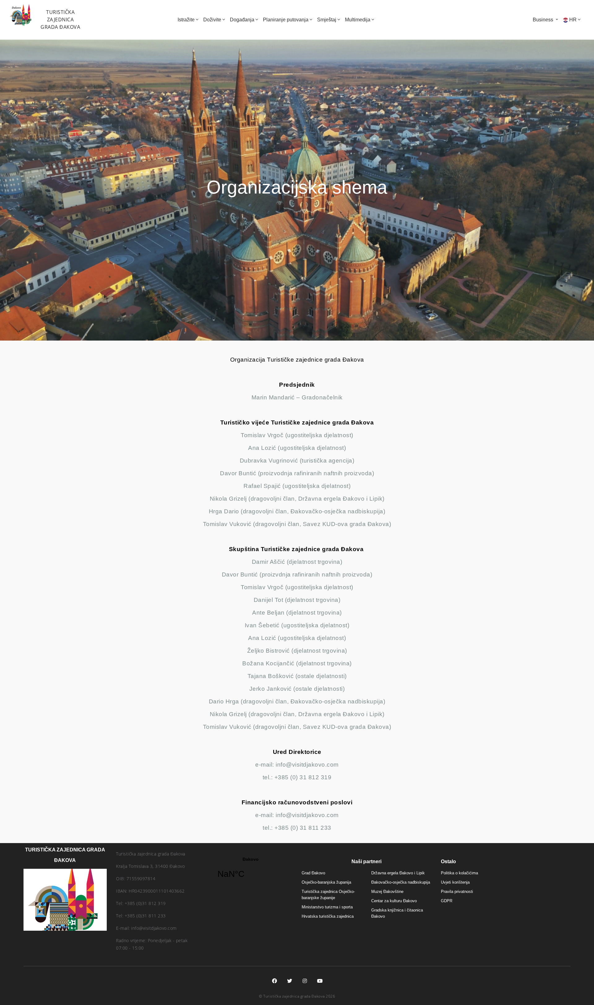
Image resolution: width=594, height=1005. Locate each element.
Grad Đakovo (313, 873)
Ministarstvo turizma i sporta (327, 907)
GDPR (446, 900)
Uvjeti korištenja (455, 882)
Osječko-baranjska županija (326, 882)
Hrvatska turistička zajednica (328, 916)
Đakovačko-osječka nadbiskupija (400, 882)
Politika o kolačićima (459, 873)
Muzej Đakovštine (387, 891)
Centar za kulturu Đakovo (394, 900)
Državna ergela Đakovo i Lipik (398, 873)
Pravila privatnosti (457, 891)
